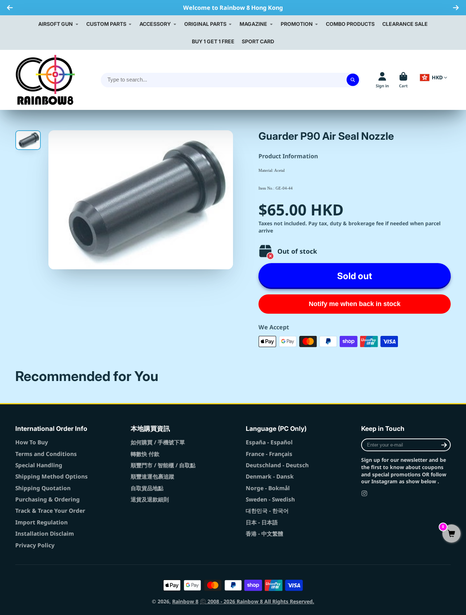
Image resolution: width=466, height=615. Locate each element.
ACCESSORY (155, 24)
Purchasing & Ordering (47, 499)
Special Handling (38, 465)
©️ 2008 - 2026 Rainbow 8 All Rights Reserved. (257, 601)
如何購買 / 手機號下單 (158, 442)
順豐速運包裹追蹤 (152, 476)
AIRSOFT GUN (55, 24)
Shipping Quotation (43, 488)
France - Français (269, 454)
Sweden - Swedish (270, 499)
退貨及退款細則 (150, 499)
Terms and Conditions (46, 454)
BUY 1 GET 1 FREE (213, 41)
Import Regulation (41, 522)
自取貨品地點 (147, 488)
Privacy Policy (35, 545)
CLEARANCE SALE (405, 24)
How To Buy (31, 442)
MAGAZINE (253, 24)
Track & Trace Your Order (50, 511)
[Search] (353, 80)
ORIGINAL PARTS (205, 24)
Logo (45, 80)
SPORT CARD (258, 41)
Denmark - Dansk (270, 476)
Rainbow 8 (185, 601)
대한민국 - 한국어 (267, 511)
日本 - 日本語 (262, 522)
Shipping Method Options (51, 476)
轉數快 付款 (145, 454)
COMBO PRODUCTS (350, 24)
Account (382, 80)
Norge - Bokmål (268, 488)
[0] (451, 534)
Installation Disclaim (44, 533)
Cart (403, 80)
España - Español (269, 442)
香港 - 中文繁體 (264, 533)
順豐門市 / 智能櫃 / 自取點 (163, 465)
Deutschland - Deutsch (277, 465)
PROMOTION (297, 24)
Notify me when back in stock (354, 304)
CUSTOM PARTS (106, 24)
